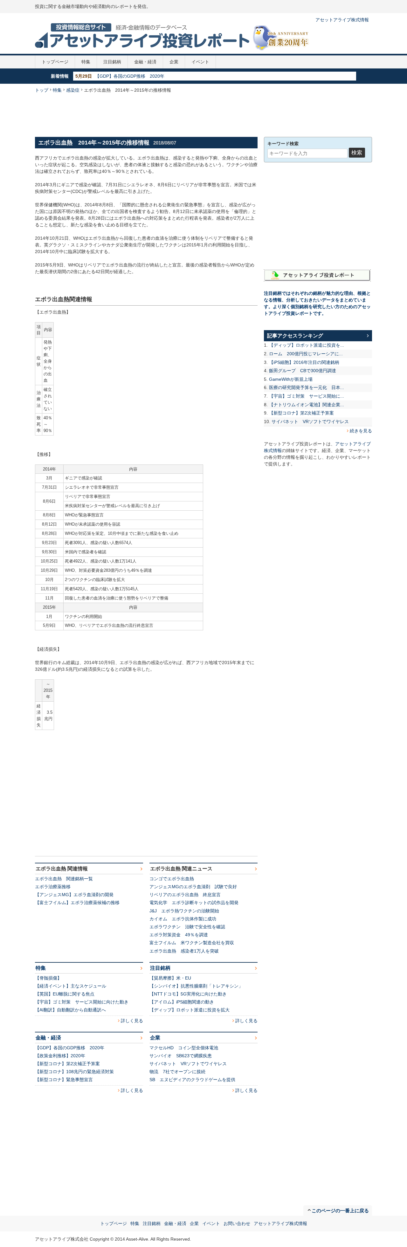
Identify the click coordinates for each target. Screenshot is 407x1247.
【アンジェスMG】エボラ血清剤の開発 (74, 894)
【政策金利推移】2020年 (120, 76)
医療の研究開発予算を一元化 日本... (306, 387)
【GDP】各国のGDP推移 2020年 (69, 1047)
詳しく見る (132, 1020)
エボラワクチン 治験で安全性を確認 (187, 926)
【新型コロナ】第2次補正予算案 (67, 1063)
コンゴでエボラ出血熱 (171, 878)
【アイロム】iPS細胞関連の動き (181, 1001)
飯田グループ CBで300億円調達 (302, 370)
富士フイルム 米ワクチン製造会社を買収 (191, 942)
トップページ (55, 61)
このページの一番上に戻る (340, 1210)
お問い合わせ (237, 1223)
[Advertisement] (203, 114)
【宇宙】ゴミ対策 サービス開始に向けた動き (81, 1001)
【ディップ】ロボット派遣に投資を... (306, 345)
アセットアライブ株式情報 (342, 19)
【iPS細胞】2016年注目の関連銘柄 (304, 362)
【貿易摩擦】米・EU (170, 978)
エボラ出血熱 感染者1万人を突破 (184, 950)
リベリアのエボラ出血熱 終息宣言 (185, 894)
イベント (200, 61)
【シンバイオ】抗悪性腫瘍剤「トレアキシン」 (196, 985)
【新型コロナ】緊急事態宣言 (64, 1079)
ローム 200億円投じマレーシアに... (306, 353)
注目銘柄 (112, 61)
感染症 (72, 90)
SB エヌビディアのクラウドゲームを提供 (192, 1079)
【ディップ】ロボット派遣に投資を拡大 (189, 1009)
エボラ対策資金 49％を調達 (178, 934)
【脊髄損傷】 (48, 978)
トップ (41, 90)
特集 (85, 61)
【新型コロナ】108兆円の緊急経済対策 (74, 1071)
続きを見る (361, 430)
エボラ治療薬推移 (53, 886)
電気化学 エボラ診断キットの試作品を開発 (193, 902)
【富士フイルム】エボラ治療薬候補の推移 (77, 902)
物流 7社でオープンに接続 (177, 1071)
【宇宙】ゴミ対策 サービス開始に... (306, 396)
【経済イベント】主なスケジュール (70, 985)
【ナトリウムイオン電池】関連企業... (306, 404)
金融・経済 (145, 61)
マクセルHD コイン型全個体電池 (183, 1047)
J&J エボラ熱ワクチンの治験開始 (184, 910)
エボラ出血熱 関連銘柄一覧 (64, 878)
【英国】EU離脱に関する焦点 (64, 993)
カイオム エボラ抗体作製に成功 (182, 918)
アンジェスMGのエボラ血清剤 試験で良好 (193, 886)
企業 (173, 61)
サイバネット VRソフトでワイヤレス (188, 1063)
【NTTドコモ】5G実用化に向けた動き (188, 993)
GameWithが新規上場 (291, 379)
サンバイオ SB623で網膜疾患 (180, 1055)
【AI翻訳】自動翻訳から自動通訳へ (70, 1009)
